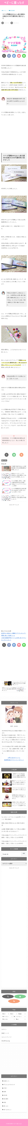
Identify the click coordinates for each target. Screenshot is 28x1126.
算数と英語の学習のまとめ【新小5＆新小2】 (13, 824)
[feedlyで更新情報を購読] (14, 455)
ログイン (4, 1029)
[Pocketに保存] (19, 56)
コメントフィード (7, 1037)
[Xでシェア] (4, 56)
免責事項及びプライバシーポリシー (14, 760)
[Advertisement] (14, 29)
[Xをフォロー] (6, 455)
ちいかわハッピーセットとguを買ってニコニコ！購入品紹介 (13, 818)
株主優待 (5, 460)
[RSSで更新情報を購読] (21, 455)
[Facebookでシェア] (9, 56)
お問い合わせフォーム (14, 757)
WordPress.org (6, 1041)
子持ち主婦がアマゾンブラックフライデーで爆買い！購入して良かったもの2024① (14, 842)
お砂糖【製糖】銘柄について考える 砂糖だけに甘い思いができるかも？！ (14, 830)
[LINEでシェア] (24, 56)
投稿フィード (5, 1033)
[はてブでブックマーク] (14, 56)
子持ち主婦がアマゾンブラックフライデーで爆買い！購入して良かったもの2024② (14, 836)
